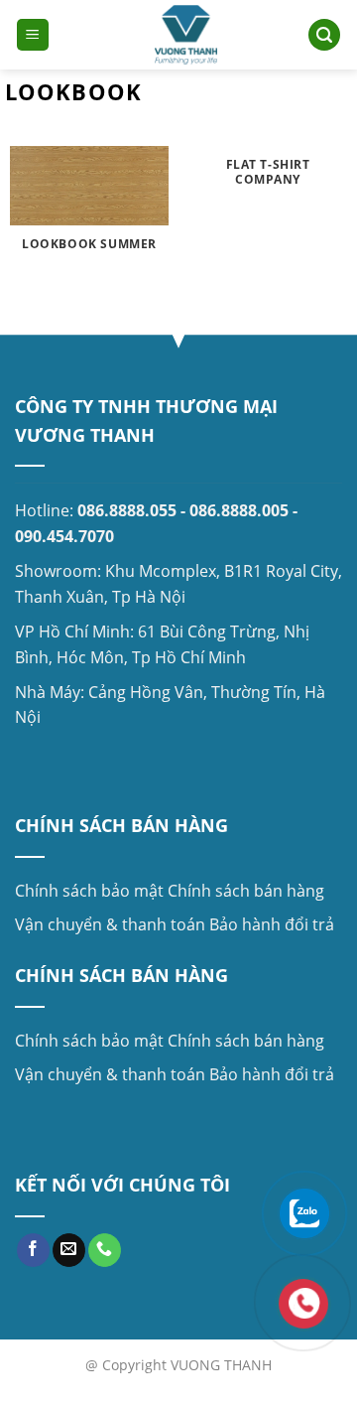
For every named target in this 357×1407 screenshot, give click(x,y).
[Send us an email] (69, 1250)
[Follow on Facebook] (33, 1250)
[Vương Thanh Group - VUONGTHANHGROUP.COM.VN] (186, 35)
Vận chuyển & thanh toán (110, 924)
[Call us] (104, 1250)
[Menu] (33, 35)
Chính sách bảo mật (89, 891)
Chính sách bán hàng (246, 891)
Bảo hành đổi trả (271, 924)
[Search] (324, 35)
